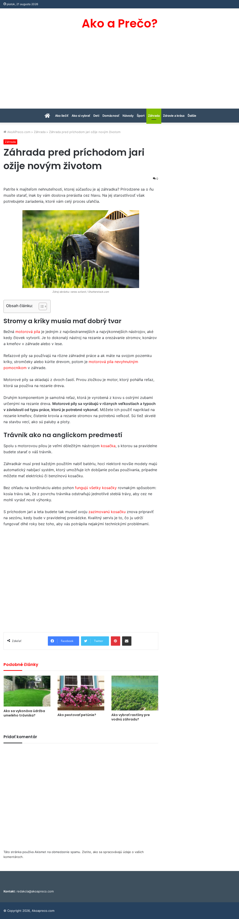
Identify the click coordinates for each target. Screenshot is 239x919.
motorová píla (27, 331)
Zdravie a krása (173, 115)
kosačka (108, 445)
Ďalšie (192, 115)
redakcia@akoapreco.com (35, 891)
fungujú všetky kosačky (96, 487)
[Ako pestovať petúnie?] (80, 693)
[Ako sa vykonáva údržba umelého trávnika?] (27, 691)
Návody (128, 115)
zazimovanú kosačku (107, 511)
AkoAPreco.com (18, 132)
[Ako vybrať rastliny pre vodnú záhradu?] (134, 693)
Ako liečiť (61, 115)
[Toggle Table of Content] (40, 306)
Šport (141, 115)
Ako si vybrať (81, 115)
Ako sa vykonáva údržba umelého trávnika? (24, 713)
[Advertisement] (119, 73)
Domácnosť (110, 115)
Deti (96, 115)
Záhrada (154, 115)
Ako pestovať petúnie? (76, 715)
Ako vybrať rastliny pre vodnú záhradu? (130, 717)
